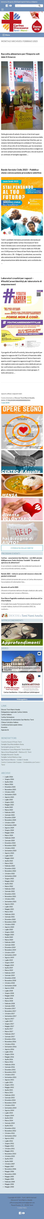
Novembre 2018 (10, 980)
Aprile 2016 (9, 1059)
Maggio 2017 (9, 1026)
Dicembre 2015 (10, 1070)
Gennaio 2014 (10, 1123)
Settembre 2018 (10, 986)
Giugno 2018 (9, 993)
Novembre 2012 (10, 1131)
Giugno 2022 (9, 878)
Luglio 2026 (9, 777)
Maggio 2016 (9, 1057)
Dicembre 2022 (10, 868)
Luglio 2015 (9, 1082)
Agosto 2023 (9, 853)
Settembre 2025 (10, 794)
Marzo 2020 (9, 940)
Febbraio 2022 (10, 889)
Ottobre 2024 (10, 823)
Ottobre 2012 (10, 1133)
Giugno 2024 (9, 830)
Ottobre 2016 (10, 1044)
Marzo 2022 (9, 886)
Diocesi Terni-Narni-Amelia (10, 709)
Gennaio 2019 (10, 975)
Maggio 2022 (9, 881)
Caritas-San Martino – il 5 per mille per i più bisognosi (21, 692)
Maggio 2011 (9, 1151)
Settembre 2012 (10, 1136)
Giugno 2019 (9, 963)
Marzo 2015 (9, 1092)
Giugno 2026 (9, 779)
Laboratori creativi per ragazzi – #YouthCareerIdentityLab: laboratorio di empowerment (21, 281)
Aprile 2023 (9, 861)
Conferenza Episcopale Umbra (11, 725)
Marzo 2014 (9, 1120)
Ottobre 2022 (10, 873)
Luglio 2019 (9, 960)
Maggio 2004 (9, 1179)
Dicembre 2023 (10, 843)
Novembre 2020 (10, 922)
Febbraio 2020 (10, 942)
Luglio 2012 (9, 1141)
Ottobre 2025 (10, 792)
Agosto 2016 (9, 1049)
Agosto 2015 (9, 1080)
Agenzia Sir (5, 730)
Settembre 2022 (10, 876)
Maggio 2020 (9, 935)
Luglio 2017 (9, 1021)
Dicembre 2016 (10, 1039)
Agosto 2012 (9, 1138)
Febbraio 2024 (10, 838)
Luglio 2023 (9, 856)
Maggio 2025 (9, 805)
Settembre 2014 (10, 1108)
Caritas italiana (6, 714)
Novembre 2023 (10, 845)
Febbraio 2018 (10, 1003)
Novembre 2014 (10, 1103)
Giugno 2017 (9, 1024)
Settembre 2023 (10, 850)
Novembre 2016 (10, 1041)
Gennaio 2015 (10, 1098)
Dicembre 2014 (10, 1100)
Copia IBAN (5, 403)
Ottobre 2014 (10, 1105)
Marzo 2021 (9, 912)
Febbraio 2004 (10, 1182)
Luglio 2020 (9, 929)
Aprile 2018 (9, 998)
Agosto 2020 (9, 927)
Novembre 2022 (10, 871)
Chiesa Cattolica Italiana (9, 722)
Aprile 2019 (9, 968)
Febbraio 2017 (10, 1034)
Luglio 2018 (9, 991)
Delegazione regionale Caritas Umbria (14, 712)
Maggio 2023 (9, 858)
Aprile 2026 (9, 782)
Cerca (39, 6)
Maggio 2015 (9, 1087)
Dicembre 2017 (10, 1008)
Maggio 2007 (9, 1166)
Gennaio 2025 (10, 815)
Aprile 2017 (9, 1029)
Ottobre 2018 (10, 983)
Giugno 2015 (9, 1085)
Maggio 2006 (9, 1171)
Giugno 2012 (9, 1143)
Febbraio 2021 (10, 914)
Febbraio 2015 (10, 1095)
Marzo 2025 (9, 810)
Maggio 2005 (9, 1176)
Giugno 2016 (9, 1054)
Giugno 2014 (9, 1115)
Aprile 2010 (9, 1159)
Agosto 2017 (9, 1019)
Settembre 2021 (10, 901)
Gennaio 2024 (10, 840)
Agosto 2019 (9, 957)
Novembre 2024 (10, 820)
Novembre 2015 (10, 1072)
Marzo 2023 (9, 863)
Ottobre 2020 (10, 924)
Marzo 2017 (9, 1031)
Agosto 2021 (9, 904)
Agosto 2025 (9, 797)
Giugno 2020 (9, 932)
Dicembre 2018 (10, 978)
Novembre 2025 (10, 789)
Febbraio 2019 (10, 973)
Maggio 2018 (9, 996)
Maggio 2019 (9, 965)
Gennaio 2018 (10, 1006)
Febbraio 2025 (10, 812)
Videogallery (22, 699)
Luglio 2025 (9, 800)
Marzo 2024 (9, 835)
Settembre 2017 (10, 1016)
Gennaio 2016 (10, 1067)
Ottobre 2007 (10, 1164)
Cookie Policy (22, 1208)
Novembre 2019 (10, 950)
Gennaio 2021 (10, 917)
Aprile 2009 (9, 1161)
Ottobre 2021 (10, 899)
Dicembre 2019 (10, 947)
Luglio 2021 (9, 907)
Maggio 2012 (9, 1146)
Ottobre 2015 (10, 1075)
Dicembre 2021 (10, 894)
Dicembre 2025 (10, 787)
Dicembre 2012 (10, 1128)
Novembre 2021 (10, 896)
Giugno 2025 (9, 802)
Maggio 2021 (9, 909)
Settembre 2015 (10, 1077)
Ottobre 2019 (10, 952)
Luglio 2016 (9, 1052)
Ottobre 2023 (10, 848)
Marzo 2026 (9, 784)
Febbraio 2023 (10, 866)
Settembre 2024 (10, 825)
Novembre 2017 (10, 1011)
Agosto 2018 (9, 988)
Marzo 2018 (9, 1001)
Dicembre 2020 (10, 919)
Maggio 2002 (9, 1184)
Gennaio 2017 (10, 1036)
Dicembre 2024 (10, 817)
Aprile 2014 (9, 1118)
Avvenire (4, 727)
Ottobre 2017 (10, 1013)
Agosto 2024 (9, 828)
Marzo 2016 (9, 1062)
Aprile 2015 (9, 1090)
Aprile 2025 (9, 807)
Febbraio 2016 (10, 1064)
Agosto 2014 (9, 1110)
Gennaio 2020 (10, 945)
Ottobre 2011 (10, 1149)
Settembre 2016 (10, 1047)
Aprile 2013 (9, 1126)
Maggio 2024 (9, 833)
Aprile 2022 (9, 884)
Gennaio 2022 (10, 891)
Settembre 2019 (10, 955)
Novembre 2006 (10, 1169)
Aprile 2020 (9, 937)
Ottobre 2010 (10, 1156)
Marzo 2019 (9, 970)
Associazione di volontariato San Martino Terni (17, 720)
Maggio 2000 (9, 1187)
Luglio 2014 (9, 1113)
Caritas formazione (7, 717)
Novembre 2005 (10, 1174)
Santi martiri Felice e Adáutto (27, 2)
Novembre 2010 (10, 1154)
